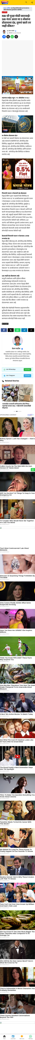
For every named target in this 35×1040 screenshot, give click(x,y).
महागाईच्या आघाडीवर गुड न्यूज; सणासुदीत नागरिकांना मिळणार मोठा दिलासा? (15, 405)
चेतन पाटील (11, 31)
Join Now (27, 370)
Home (5, 8)
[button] (26, 2)
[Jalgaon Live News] (5, 2)
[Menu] (32, 2)
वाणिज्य (8, 8)
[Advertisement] (17, 57)
